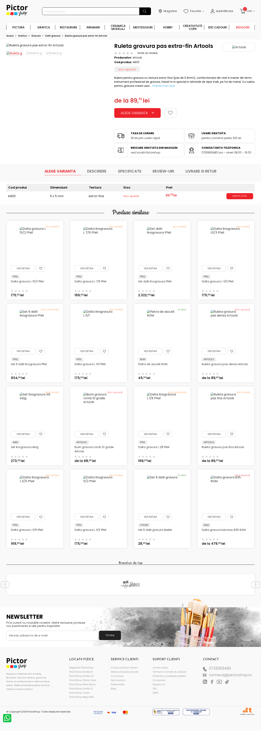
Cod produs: (123, 62)
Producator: (123, 57)
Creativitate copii (192, 27)
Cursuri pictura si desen (124, 667)
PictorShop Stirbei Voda (82, 680)
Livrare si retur (160, 667)
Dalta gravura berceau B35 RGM (224, 530)
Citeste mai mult (163, 86)
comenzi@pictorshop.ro (230, 675)
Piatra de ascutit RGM (152, 364)
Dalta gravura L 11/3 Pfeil (217, 281)
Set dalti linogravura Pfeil (154, 281)
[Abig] (130, 584)
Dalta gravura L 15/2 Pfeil (27, 281)
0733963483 (220, 668)
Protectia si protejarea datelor (169, 676)
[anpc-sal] (166, 711)
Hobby (168, 27)
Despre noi (159, 684)
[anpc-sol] (196, 711)
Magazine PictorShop (81, 667)
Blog (113, 688)
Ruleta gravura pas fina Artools (223, 447)
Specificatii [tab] (129, 171)
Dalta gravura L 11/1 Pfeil (90, 364)
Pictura (18, 27)
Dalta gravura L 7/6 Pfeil (90, 281)
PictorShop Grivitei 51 (81, 688)
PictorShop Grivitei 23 (81, 676)
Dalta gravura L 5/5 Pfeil (27, 530)
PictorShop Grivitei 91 (81, 671)
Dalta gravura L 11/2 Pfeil (90, 530)
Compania (159, 680)
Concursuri (117, 676)
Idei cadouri (217, 27)
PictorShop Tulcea (79, 692)
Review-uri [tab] (163, 171)
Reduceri (243, 27)
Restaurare (68, 27)
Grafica (43, 27)
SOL (155, 688)
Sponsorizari (118, 680)
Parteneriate (117, 684)
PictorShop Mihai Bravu (82, 684)
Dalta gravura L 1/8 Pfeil (153, 447)
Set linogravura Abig (24, 447)
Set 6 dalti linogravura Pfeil (29, 364)
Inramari (93, 27)
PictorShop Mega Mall (81, 697)
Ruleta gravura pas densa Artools (225, 364)
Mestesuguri (143, 27)
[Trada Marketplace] (250, 710)
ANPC (156, 692)
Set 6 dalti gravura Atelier (155, 530)
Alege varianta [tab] (60, 171)
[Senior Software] (245, 710)
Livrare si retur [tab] (201, 171)
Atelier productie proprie (124, 671)
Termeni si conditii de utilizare (169, 671)
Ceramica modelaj (118, 27)
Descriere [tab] (96, 171)
